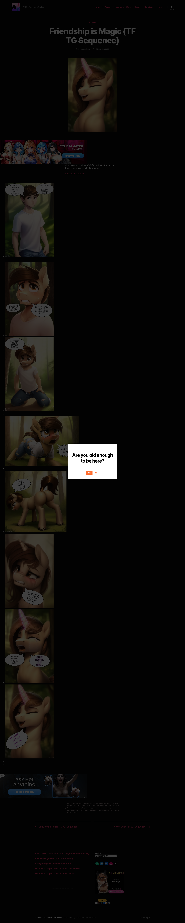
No (96, 473)
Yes (89, 473)
